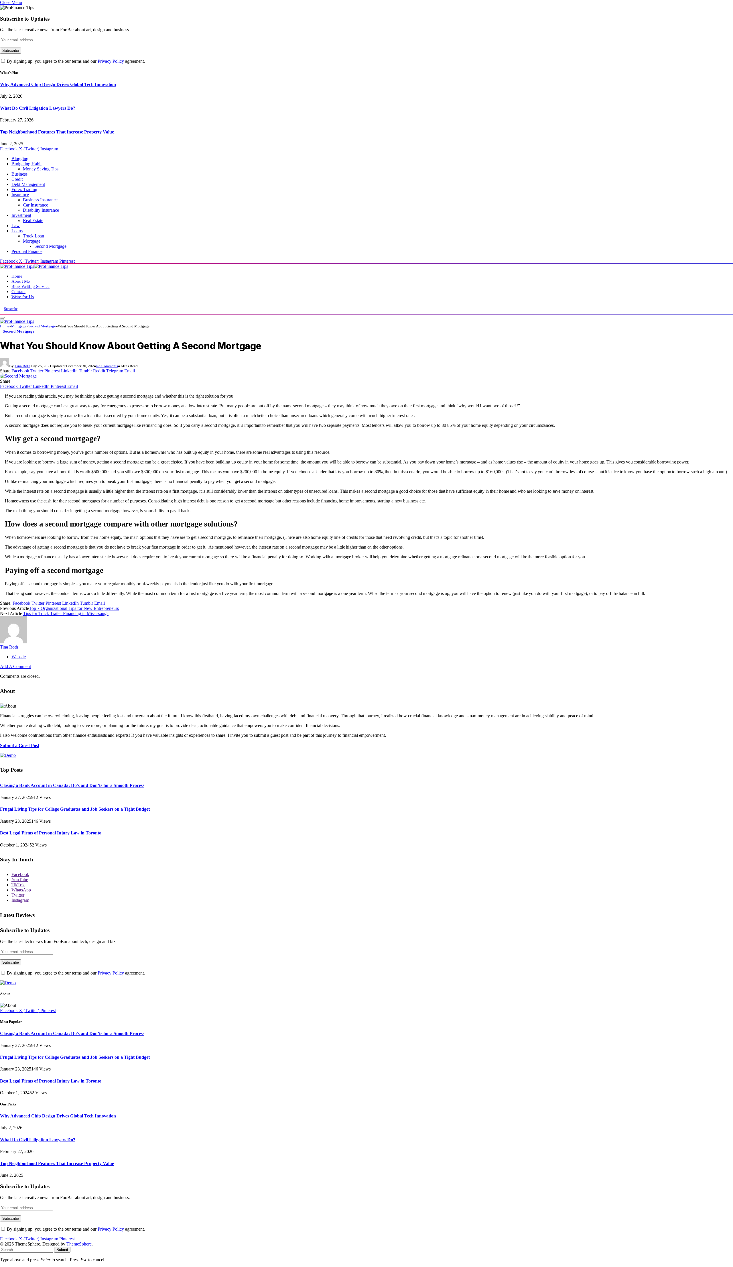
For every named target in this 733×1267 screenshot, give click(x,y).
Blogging (19, 158)
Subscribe (10, 309)
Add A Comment (15, 666)
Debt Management (28, 184)
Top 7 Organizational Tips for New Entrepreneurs (74, 608)
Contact (18, 291)
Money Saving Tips (40, 168)
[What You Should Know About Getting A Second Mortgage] (18, 376)
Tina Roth (22, 366)
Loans (17, 230)
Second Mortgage (50, 246)
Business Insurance (40, 199)
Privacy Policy (111, 61)
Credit (17, 179)
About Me (20, 281)
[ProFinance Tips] (34, 266)
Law (15, 225)
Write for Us (22, 296)
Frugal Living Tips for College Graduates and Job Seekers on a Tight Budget (75, 809)
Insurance (20, 194)
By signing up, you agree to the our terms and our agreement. (75, 61)
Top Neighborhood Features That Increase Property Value (57, 131)
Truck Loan (33, 235)
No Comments (107, 366)
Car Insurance (35, 205)
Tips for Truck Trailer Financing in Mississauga (66, 613)
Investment (21, 215)
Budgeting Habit (26, 163)
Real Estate (33, 220)
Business (19, 174)
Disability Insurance (41, 210)
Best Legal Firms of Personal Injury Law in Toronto (50, 832)
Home (17, 276)
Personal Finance (26, 251)
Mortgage (31, 241)
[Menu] (2, 318)
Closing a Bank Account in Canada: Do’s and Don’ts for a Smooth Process (72, 785)
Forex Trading (24, 189)
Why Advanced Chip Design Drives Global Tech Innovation (58, 84)
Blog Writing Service (30, 286)
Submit (62, 1250)
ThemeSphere (79, 1244)
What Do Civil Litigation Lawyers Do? (37, 108)
